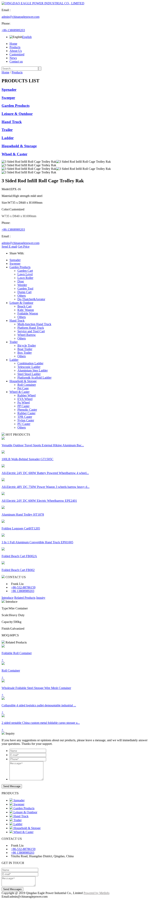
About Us (16, 50)
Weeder (22, 285)
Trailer (7, 130)
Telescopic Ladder (28, 367)
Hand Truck (12, 122)
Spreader (9, 89)
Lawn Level (25, 274)
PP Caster (23, 406)
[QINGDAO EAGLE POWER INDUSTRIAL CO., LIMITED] (43, 3)
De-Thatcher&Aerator (31, 299)
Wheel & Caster (14, 154)
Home (13, 43)
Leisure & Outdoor (17, 114)
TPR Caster (24, 416)
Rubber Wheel (26, 395)
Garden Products (15, 106)
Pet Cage (23, 388)
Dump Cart (24, 292)
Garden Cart (25, 270)
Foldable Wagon (27, 313)
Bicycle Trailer (26, 345)
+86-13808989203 (13, 30)
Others (21, 295)
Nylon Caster (25, 420)
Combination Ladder (30, 363)
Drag (20, 281)
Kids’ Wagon (25, 310)
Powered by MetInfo (96, 893)
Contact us (16, 61)
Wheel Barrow (26, 334)
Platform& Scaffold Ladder (34, 377)
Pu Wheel (23, 402)
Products (15, 47)
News (13, 58)
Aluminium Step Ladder (32, 370)
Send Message (11, 786)
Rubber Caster (26, 413)
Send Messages (12, 889)
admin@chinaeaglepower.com (20, 16)
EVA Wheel (24, 399)
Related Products (24, 597)
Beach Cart (24, 306)
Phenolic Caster (27, 409)
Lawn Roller (25, 277)
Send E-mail (9, 246)
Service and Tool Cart (31, 331)
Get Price (23, 246)
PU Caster (23, 424)
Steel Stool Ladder (29, 374)
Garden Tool (25, 288)
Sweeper (8, 98)
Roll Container (26, 384)
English (27, 37)
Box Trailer (24, 352)
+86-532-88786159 (23, 587)
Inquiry (40, 597)
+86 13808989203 (22, 591)
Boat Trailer (24, 349)
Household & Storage (19, 146)
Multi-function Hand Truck (34, 324)
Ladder (8, 138)
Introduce (7, 597)
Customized (17, 54)
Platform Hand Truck (30, 327)
